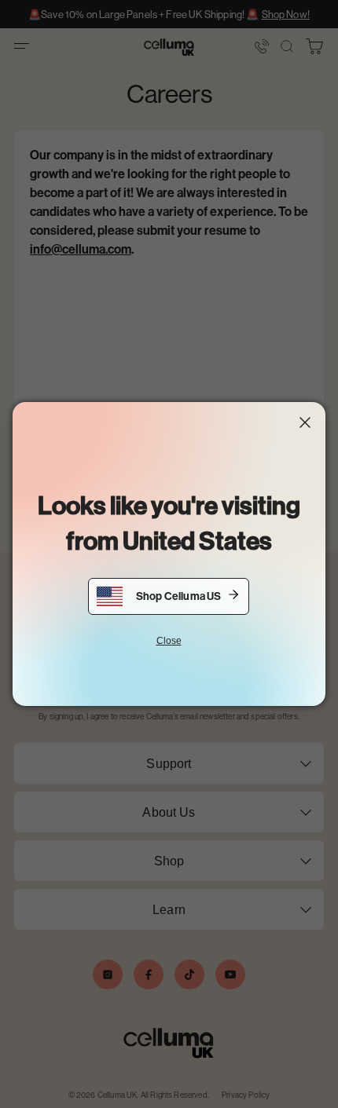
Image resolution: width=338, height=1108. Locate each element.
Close (169, 640)
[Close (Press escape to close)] (305, 422)
